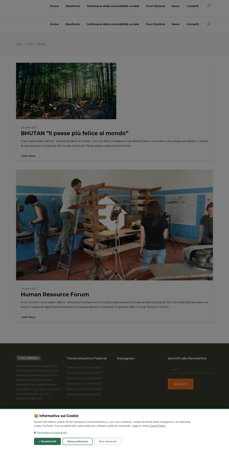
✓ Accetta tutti (47, 441)
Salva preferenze (77, 441)
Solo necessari (108, 441)
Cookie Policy (157, 425)
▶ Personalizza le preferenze (50, 432)
